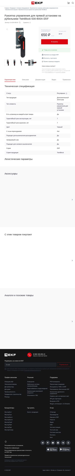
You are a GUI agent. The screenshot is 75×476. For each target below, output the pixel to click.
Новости (52, 419)
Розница (7, 397)
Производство (54, 414)
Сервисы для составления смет (59, 396)
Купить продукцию (32, 412)
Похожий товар (10, 301)
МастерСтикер (9, 430)
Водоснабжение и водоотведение (37, 388)
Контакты (52, 435)
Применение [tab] (67, 79)
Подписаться (63, 364)
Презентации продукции (57, 384)
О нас (52, 408)
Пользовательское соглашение (14, 445)
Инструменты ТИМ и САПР (58, 386)
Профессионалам (11, 377)
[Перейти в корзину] (68, 2)
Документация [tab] (40, 79)
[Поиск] (73, 3)
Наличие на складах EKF (51, 54)
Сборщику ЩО (9, 381)
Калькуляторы (9, 408)
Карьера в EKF (54, 417)
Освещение (30, 381)
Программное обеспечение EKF (59, 389)
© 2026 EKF (8, 470)
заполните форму (60, 72)
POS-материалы (55, 381)
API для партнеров (55, 398)
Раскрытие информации (12, 448)
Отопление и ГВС (32, 395)
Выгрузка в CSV (54, 401)
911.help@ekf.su (49, 72)
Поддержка (54, 377)
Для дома (7, 389)
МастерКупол (9, 419)
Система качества (55, 432)
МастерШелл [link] (8, 417)
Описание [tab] (25, 79)
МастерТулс (8, 414)
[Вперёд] (72, 200)
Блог (51, 437)
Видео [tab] (54, 79)
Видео (52, 422)
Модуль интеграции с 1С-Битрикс (60, 403)
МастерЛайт (8, 424)
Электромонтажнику (11, 384)
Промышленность (10, 392)
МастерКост (8, 412)
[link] (42, 443)
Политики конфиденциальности (32, 370)
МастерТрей (8, 422)
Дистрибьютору (9, 386)
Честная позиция (55, 427)
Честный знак (54, 430)
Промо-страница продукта (52, 61)
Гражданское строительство (13, 394)
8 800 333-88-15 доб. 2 (57, 70)
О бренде (53, 412)
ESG (51, 424)
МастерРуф (8, 427)
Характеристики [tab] (10, 79)
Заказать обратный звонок (40, 356)
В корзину (20, 217)
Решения (30, 377)
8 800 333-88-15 (39, 354)
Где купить (30, 408)
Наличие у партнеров (50, 58)
